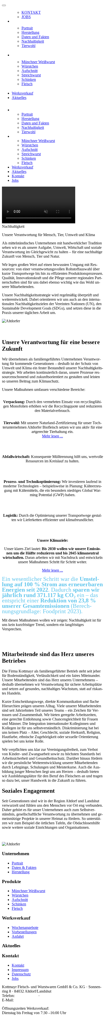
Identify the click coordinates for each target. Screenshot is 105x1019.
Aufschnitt (29, 71)
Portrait (27, 28)
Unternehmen (22, 21)
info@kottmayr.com (30, 1000)
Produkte (19, 55)
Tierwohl (28, 46)
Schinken (28, 79)
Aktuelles (19, 98)
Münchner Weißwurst (38, 62)
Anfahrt (18, 936)
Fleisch (26, 84)
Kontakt (31, 12)
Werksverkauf (22, 93)
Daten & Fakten (24, 867)
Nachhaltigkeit (32, 41)
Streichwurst (31, 75)
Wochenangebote (25, 927)
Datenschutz (21, 974)
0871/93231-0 (26, 996)
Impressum (20, 970)
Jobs (26, 17)
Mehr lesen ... (52, 436)
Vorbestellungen (24, 932)
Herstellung (30, 32)
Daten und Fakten (35, 37)
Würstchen (29, 66)
